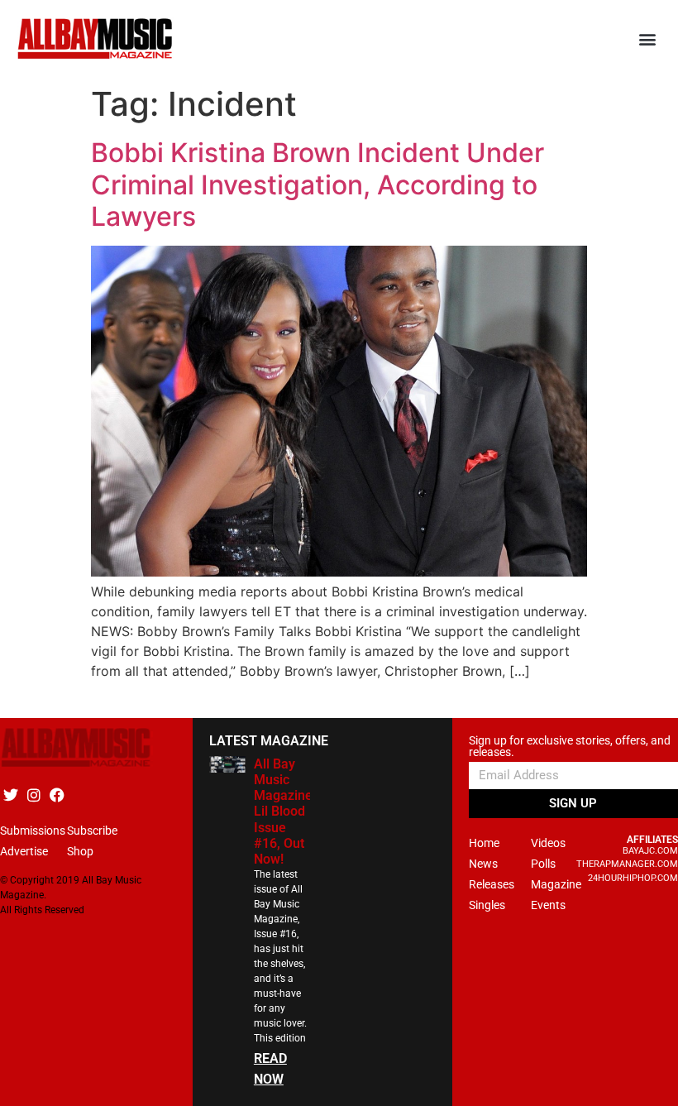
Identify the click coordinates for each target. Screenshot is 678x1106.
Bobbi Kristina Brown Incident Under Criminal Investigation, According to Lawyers (317, 184)
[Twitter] (10, 795)
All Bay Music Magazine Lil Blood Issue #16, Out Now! (283, 811)
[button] (647, 39)
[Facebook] (56, 795)
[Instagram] (33, 795)
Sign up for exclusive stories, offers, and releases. (570, 747)
